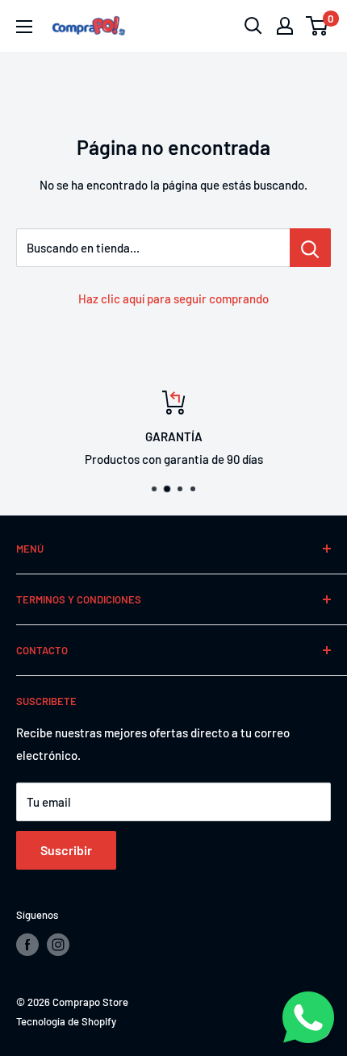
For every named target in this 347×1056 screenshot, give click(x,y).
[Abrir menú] (24, 26)
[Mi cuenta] (285, 26)
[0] (317, 25)
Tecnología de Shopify (66, 1021)
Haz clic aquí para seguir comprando (173, 298)
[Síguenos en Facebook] (27, 944)
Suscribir (66, 850)
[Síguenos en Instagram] (58, 944)
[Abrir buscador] (253, 26)
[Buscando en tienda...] (310, 247)
